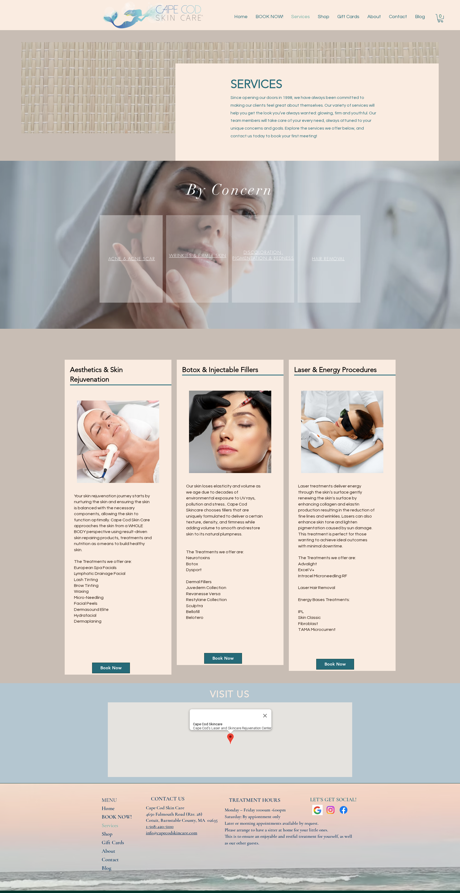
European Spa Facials (95, 568)
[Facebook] (343, 810)
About (108, 851)
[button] (440, 18)
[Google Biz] (317, 810)
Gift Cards (113, 842)
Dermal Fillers (199, 582)
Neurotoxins (198, 558)
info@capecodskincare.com (171, 833)
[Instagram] (330, 810)
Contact (110, 859)
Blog (106, 868)
